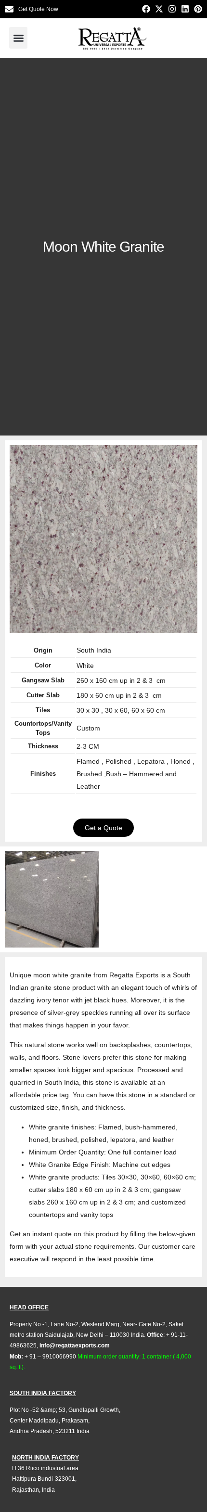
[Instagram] (172, 9)
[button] (18, 38)
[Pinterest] (198, 9)
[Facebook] (146, 9)
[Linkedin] (185, 9)
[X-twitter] (159, 9)
